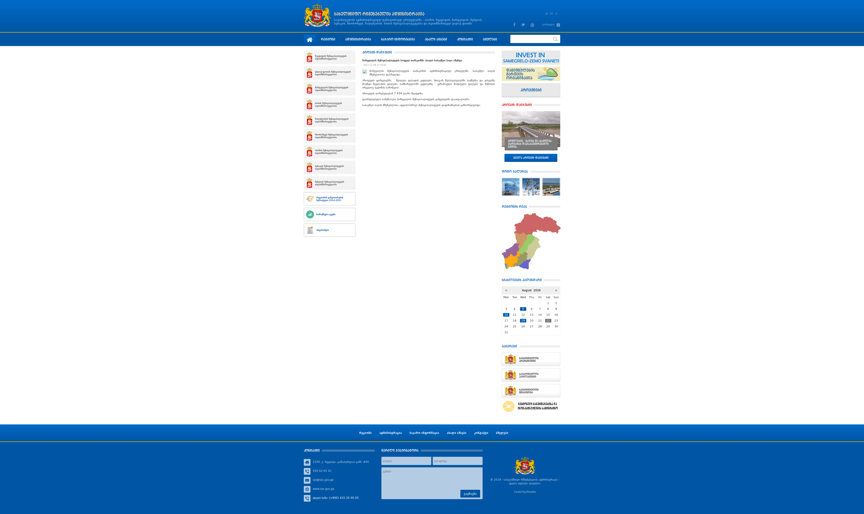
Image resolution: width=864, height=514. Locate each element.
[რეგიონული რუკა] (531, 214)
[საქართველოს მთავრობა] (531, 390)
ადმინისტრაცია (358, 39)
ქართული (548, 24)
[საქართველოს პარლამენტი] (531, 375)
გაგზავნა (470, 493)
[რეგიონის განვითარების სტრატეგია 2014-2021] (330, 198)
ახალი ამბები (436, 39)
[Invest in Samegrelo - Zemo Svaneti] (531, 74)
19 (523, 320)
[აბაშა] (330, 151)
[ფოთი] (330, 73)
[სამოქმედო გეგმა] (330, 214)
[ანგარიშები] (330, 230)
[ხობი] (330, 104)
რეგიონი (328, 39)
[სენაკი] (330, 167)
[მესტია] (330, 183)
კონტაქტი (465, 39)
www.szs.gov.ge (323, 488)
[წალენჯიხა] (330, 120)
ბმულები (490, 39)
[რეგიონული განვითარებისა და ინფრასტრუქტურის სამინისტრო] (531, 406)
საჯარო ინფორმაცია (398, 39)
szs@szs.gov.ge (323, 479)
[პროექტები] (531, 90)
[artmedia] (525, 492)
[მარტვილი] (330, 88)
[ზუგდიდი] (330, 57)
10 (506, 314)
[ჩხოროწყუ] (330, 136)
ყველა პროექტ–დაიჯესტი (531, 157)
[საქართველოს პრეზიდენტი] (531, 359)
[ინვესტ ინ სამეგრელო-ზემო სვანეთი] (531, 58)
